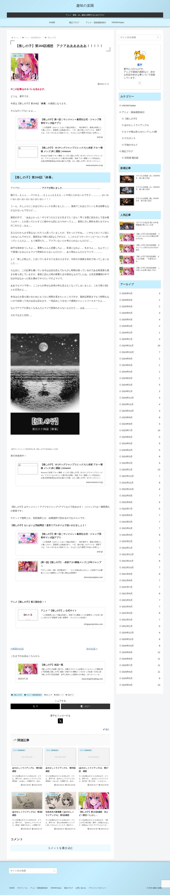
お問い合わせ (81, 888)
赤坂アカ (71, 695)
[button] (85, 706)
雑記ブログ (68, 888)
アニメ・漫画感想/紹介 (34, 695)
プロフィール (22, 888)
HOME (11, 888)
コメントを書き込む (60, 848)
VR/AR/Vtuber (56, 888)
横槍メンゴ (60, 695)
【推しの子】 (17, 695)
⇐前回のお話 (17, 649)
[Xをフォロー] (60, 720)
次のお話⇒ (92, 649)
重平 (139, 64)
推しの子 (49, 695)
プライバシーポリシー (97, 888)
